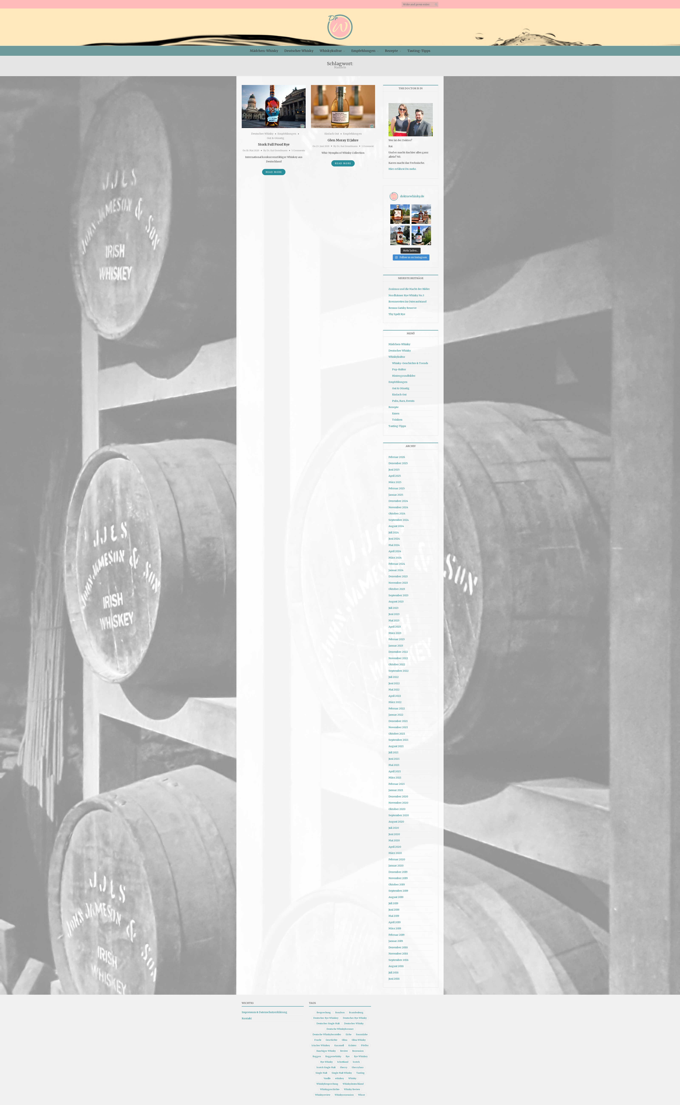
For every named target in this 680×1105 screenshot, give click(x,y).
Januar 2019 (396, 941)
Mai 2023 (394, 620)
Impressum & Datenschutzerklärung (264, 1012)
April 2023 (395, 626)
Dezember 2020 (398, 796)
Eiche (349, 1034)
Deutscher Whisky (298, 51)
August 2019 (396, 897)
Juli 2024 (394, 532)
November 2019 (398, 878)
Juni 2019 (394, 909)
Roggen (317, 1056)
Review (344, 1051)
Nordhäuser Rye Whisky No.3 (406, 295)
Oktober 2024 (397, 513)
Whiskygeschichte (329, 1089)
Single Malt (321, 1073)
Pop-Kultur (399, 369)
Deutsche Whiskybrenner (340, 1029)
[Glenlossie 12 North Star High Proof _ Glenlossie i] (421, 235)
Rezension (358, 1051)
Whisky (352, 1078)
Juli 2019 (393, 903)
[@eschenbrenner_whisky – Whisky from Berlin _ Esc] (400, 235)
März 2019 (395, 928)
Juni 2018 (394, 978)
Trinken (397, 419)
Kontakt (247, 1018)
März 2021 (395, 777)
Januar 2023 (396, 645)
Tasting (360, 1073)
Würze (361, 1094)
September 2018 (398, 960)
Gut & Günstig (275, 138)
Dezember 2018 (398, 947)
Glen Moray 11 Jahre (343, 140)
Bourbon (340, 1012)
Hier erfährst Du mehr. (402, 169)
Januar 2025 (396, 494)
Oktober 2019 (397, 884)
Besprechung (324, 1012)
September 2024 (399, 520)
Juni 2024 (394, 538)
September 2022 (399, 670)
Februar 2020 (397, 859)
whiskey (339, 1078)
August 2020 (396, 821)
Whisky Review (352, 1089)
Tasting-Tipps (418, 51)
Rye (348, 1056)
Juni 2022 (394, 683)
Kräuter (352, 1045)
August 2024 (396, 526)
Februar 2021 (397, 784)
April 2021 (395, 771)
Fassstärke (362, 1034)
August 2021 (396, 746)
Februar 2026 (397, 457)
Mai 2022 (394, 689)
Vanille (327, 1078)
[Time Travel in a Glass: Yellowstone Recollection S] (421, 214)
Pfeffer (365, 1045)
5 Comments (298, 150)
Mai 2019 (394, 915)
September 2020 (399, 815)
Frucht (317, 1040)
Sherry (343, 1067)
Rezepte (391, 51)
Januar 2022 (396, 714)
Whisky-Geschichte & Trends (410, 363)
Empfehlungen (363, 51)
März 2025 (395, 482)
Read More (274, 172)
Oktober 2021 (397, 733)
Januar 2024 (396, 570)
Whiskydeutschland (353, 1084)
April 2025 (395, 475)
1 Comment (368, 146)
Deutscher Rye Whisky (355, 1018)
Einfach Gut (331, 133)
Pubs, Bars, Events (403, 401)
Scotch (356, 1062)
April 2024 (395, 551)
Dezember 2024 (398, 501)
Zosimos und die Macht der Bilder (409, 289)
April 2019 (395, 922)
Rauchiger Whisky (326, 1051)
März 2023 (395, 633)
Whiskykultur (331, 51)
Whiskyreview (322, 1094)
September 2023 (398, 595)
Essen (395, 413)
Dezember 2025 (398, 463)
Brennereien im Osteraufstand (407, 301)
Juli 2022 (394, 677)
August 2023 (396, 601)
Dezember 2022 (398, 651)
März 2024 (395, 557)
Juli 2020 (394, 827)
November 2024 (398, 507)
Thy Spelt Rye (397, 314)
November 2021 (398, 727)
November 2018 (398, 953)
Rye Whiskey (361, 1056)
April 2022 (395, 696)
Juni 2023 (394, 614)
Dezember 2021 (398, 721)
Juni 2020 (394, 834)
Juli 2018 (393, 972)
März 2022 (395, 702)
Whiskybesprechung (327, 1084)
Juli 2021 (393, 752)
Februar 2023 (397, 639)
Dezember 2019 (398, 872)
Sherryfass (358, 1067)
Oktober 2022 (397, 664)
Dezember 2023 (398, 576)
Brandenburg (356, 1012)
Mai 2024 (394, 545)
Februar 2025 (397, 488)
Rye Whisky (326, 1062)
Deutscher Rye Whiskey (325, 1018)
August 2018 (396, 966)
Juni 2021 (394, 758)
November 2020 (398, 802)
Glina (344, 1040)
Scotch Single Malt (326, 1067)
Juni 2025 (394, 469)
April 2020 (395, 846)
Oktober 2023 (397, 589)
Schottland (342, 1062)
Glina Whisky (359, 1040)
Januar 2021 (396, 790)
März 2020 (395, 853)
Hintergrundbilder (403, 375)
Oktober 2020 (397, 809)
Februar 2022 (397, 708)
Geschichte (331, 1040)
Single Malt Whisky (342, 1073)
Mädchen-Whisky (264, 51)
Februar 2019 (396, 934)
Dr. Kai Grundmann (277, 150)
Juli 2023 (393, 608)
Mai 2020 (394, 840)
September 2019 (398, 890)
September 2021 (398, 739)
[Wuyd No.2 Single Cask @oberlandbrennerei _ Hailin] (400, 214)
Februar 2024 (397, 563)
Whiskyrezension (344, 1094)
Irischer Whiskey (320, 1045)
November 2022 (398, 658)
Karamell (339, 1045)
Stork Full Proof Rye (274, 144)
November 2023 (398, 582)
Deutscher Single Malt (328, 1023)
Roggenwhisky (333, 1056)
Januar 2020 (396, 865)
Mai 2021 (394, 765)
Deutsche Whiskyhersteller (327, 1034)
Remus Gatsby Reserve (402, 308)
